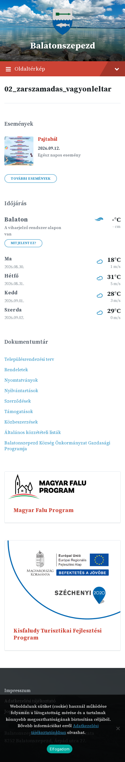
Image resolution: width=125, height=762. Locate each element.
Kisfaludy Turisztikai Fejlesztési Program (57, 634)
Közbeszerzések (21, 422)
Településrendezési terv (29, 359)
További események (31, 178)
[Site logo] (62, 33)
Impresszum (17, 690)
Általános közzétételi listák (32, 432)
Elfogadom (59, 749)
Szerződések (17, 401)
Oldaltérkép (30, 68)
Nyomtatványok (21, 380)
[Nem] (118, 728)
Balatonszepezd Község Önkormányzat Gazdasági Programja (57, 446)
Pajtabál (47, 139)
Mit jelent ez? (23, 243)
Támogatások (18, 412)
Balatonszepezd (62, 45)
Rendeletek (16, 370)
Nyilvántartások (21, 391)
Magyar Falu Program (43, 510)
